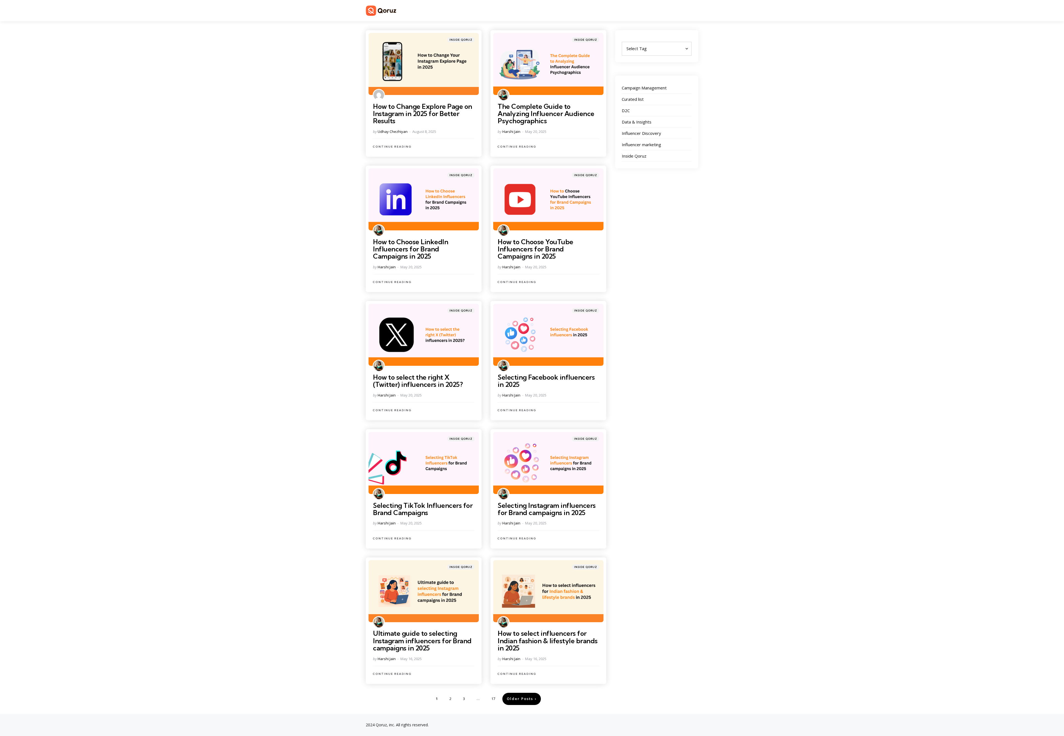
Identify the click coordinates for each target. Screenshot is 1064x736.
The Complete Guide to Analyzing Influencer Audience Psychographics (546, 113)
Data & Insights (636, 122)
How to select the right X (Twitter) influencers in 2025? (418, 380)
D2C (626, 110)
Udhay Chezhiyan (393, 131)
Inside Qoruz (460, 39)
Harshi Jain (511, 131)
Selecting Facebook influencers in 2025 (546, 380)
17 (493, 698)
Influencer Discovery (641, 133)
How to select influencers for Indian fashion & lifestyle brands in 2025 (548, 640)
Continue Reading (392, 146)
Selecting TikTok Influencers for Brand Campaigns (422, 509)
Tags (627, 39)
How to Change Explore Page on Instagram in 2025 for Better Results (422, 113)
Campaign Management (644, 88)
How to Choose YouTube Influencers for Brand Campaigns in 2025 (535, 249)
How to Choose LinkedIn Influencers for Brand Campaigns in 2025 (410, 249)
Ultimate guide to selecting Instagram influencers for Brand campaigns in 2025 (422, 640)
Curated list (633, 99)
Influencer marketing (641, 144)
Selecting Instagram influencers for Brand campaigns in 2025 (547, 509)
